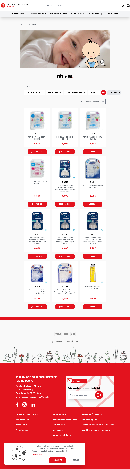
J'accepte (57, 460)
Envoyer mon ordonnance (65, 419)
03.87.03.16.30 (34, 393)
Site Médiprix (22, 429)
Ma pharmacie (77, 14)
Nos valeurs (112, 14)
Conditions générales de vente (96, 429)
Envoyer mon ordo (58, 14)
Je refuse (75, 460)
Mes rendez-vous (38, 14)
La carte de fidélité (62, 434)
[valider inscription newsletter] (99, 395)
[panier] (128, 5)
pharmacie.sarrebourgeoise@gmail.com (34, 396)
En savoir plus (37, 454)
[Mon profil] (122, 5)
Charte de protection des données (98, 424)
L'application (59, 429)
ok (103, 92)
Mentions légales (89, 419)
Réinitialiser (114, 92)
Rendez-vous (59, 424)
